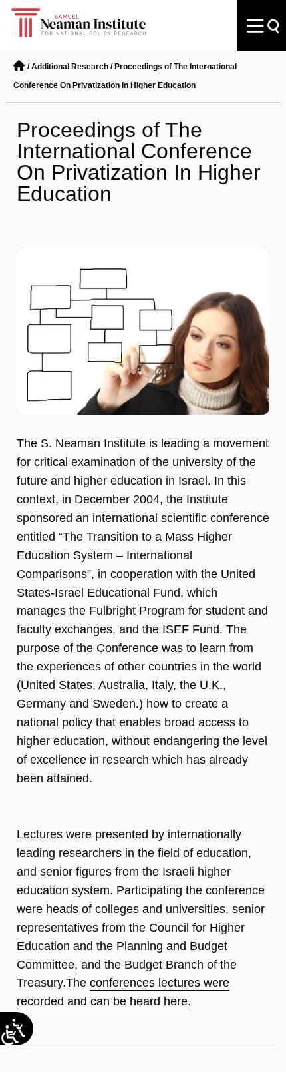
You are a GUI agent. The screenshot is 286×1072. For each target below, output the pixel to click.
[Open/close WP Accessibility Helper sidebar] (10, 1035)
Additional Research (69, 66)
